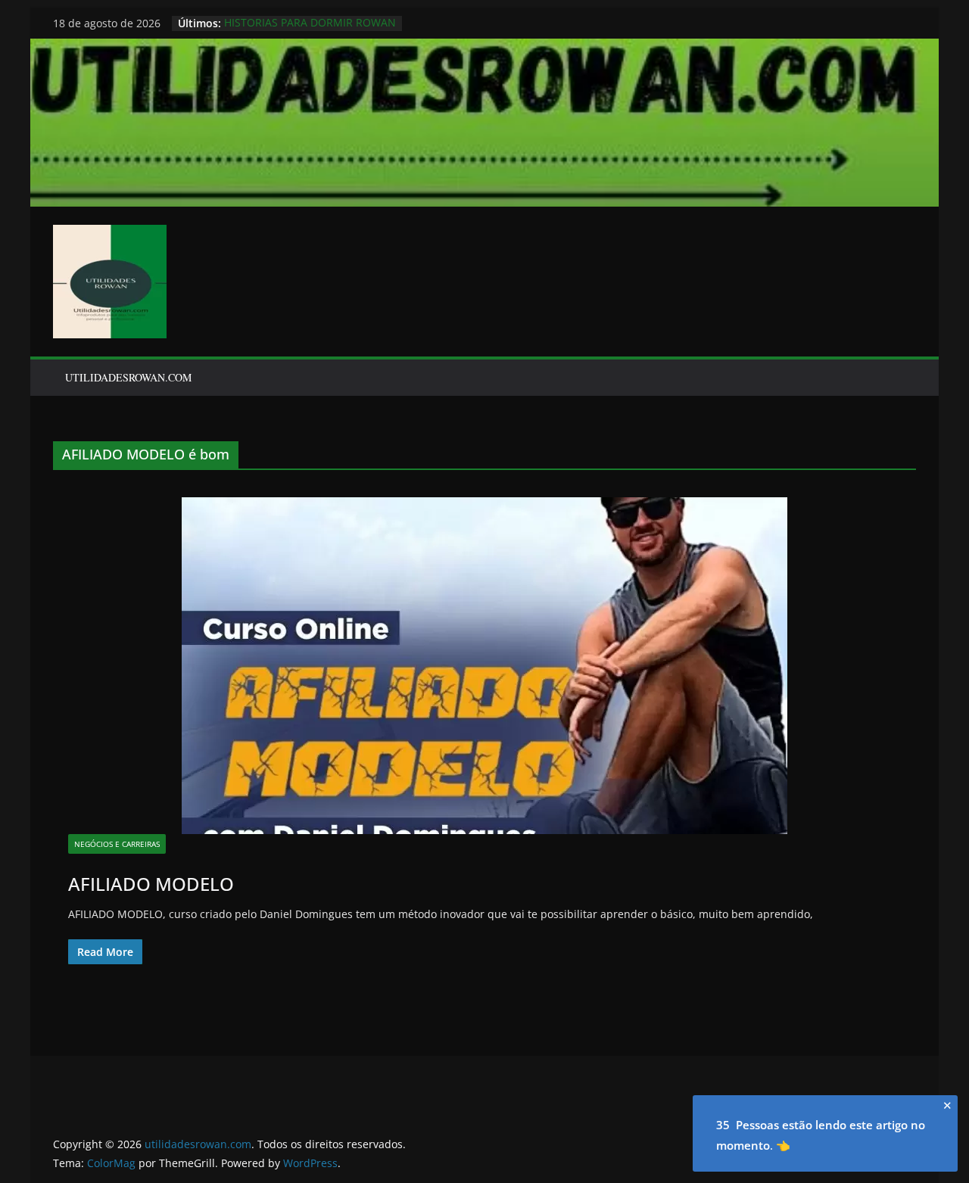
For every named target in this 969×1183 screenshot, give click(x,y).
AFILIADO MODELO (151, 883)
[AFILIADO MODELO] (484, 665)
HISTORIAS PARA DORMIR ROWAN (310, 23)
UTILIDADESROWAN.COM (128, 377)
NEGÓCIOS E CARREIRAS (117, 844)
